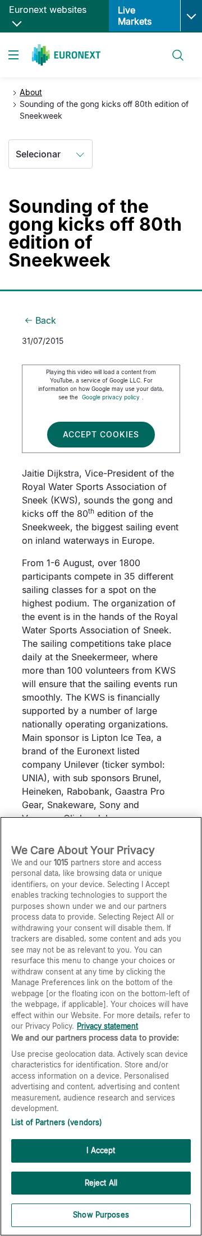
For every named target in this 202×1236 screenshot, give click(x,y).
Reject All (101, 1182)
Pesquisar (173, 48)
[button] (191, 15)
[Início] (66, 55)
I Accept (100, 1150)
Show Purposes (101, 1214)
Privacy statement (107, 1026)
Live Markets (135, 15)
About (31, 92)
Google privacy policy (111, 397)
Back (45, 320)
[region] (101, 1026)
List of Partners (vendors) (56, 1122)
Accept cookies (101, 434)
